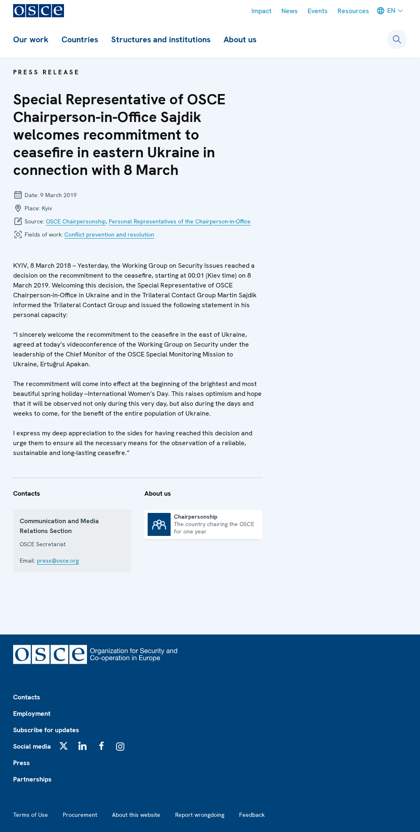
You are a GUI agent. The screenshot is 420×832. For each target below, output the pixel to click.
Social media (32, 746)
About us (240, 39)
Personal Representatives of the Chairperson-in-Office (180, 221)
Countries (80, 39)
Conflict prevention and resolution (109, 234)
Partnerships (32, 779)
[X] (63, 746)
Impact (261, 11)
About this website (136, 814)
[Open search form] (397, 39)
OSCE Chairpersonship (76, 221)
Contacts (26, 697)
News (289, 11)
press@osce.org (58, 560)
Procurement (80, 814)
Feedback (252, 814)
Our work (30, 39)
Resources (353, 11)
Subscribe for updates (46, 730)
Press (21, 762)
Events (318, 11)
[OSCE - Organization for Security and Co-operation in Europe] (38, 10)
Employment (31, 713)
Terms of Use (30, 814)
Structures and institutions (160, 39)
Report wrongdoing (199, 814)
